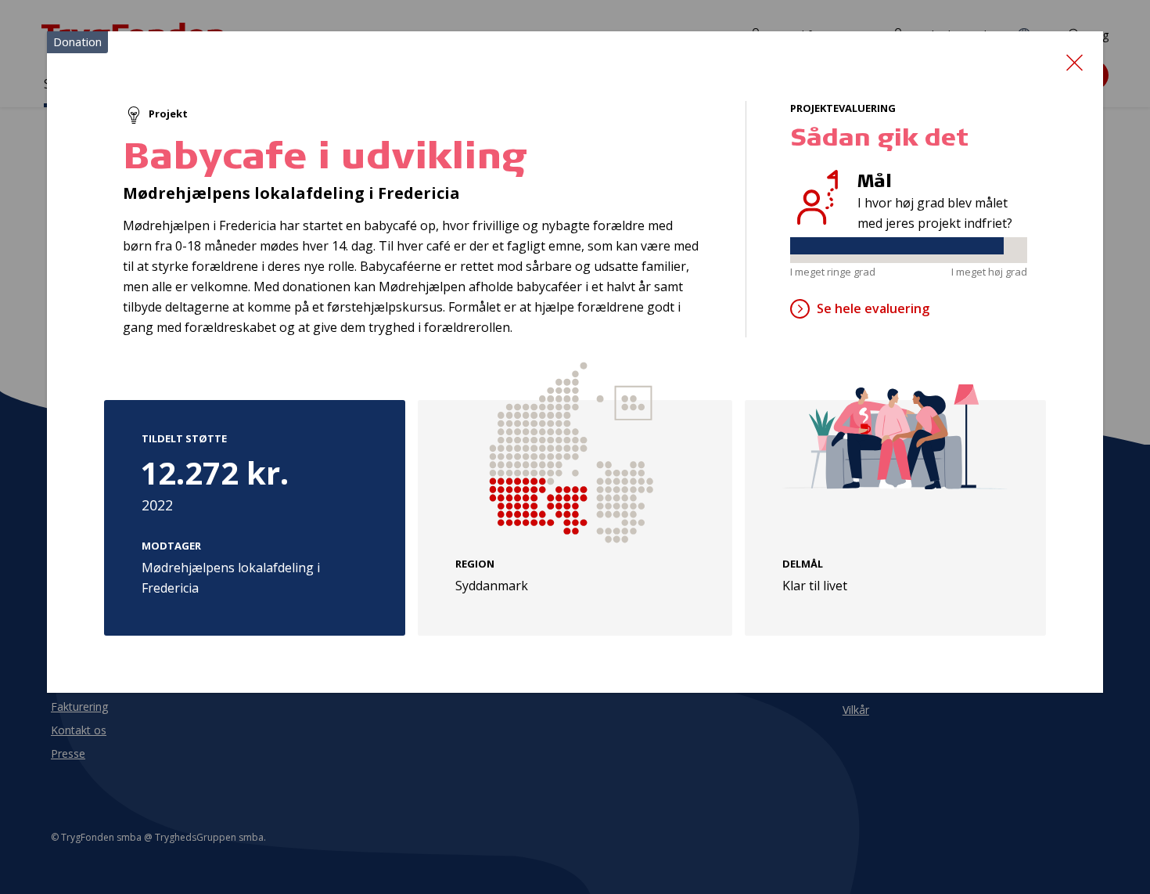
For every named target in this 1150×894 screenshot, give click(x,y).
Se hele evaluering (873, 308)
